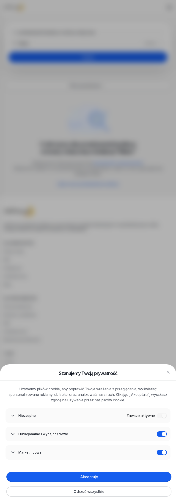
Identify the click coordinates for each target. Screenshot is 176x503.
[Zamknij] (168, 372)
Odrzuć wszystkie (89, 491)
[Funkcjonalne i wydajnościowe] (162, 434)
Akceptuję (89, 476)
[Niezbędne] (162, 415)
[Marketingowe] (162, 452)
